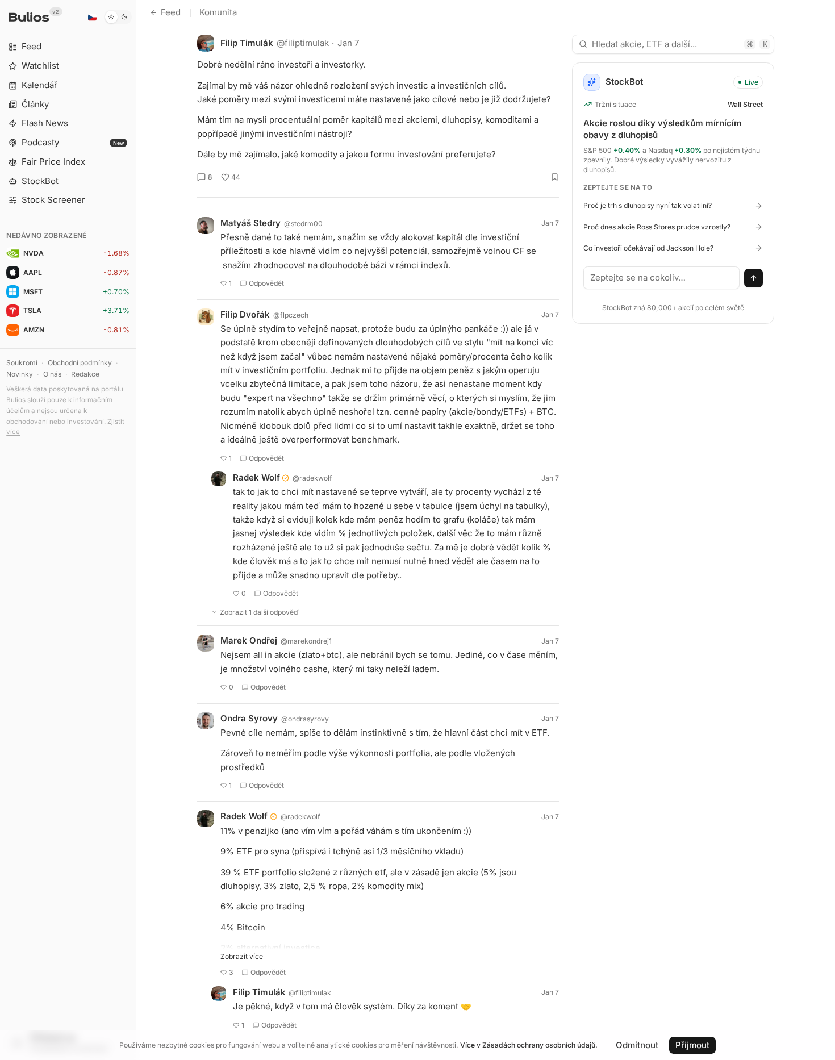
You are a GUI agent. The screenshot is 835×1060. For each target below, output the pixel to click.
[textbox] (661, 277)
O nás (52, 374)
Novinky (19, 374)
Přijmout (692, 1045)
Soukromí (21, 362)
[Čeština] (92, 17)
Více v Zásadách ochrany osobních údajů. (529, 1045)
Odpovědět (266, 283)
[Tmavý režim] (118, 17)
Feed (171, 12)
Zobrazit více (241, 956)
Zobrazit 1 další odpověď (259, 612)
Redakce (85, 374)
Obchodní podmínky (80, 362)
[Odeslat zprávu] (753, 278)
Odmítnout (637, 1045)
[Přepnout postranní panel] (136, 530)
